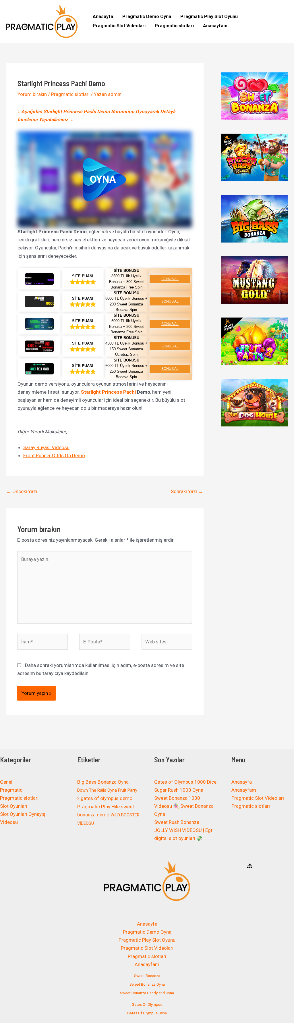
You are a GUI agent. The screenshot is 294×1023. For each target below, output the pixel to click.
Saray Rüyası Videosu (46, 447)
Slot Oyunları (13, 806)
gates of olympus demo (106, 798)
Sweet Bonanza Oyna (147, 984)
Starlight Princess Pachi (108, 392)
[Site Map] (249, 865)
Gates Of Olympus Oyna (147, 1013)
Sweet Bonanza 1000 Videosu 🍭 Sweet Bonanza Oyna (184, 806)
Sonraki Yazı (187, 491)
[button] (105, 179)
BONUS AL (170, 279)
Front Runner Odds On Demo (54, 455)
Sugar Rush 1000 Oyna (178, 790)
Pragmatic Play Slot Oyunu (209, 16)
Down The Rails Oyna (97, 790)
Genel (6, 782)
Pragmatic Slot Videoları (119, 25)
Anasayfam (215, 25)
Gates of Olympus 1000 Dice (185, 782)
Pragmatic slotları (174, 25)
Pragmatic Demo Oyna (146, 16)
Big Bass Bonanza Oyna (103, 782)
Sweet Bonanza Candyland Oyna (147, 993)
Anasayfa (103, 16)
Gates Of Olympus (147, 1004)
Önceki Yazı (21, 491)
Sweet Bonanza (147, 976)
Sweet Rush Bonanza (176, 822)
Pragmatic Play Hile (98, 806)
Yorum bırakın (32, 94)
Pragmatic (11, 790)
